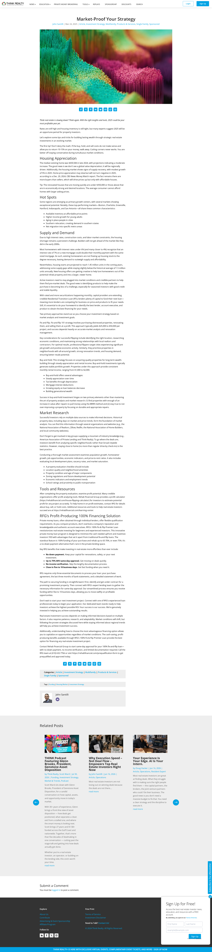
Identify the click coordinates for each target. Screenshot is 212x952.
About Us (44, 914)
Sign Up (203, 3)
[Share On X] (86, 109)
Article (82, 24)
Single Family (142, 24)
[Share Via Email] (105, 109)
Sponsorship (111, 4)
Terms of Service (93, 914)
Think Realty (53, 774)
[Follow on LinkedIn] (42, 935)
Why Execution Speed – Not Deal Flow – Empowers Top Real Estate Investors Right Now (105, 764)
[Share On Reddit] (100, 109)
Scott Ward (65, 774)
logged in (56, 890)
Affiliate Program (47, 924)
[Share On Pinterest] (91, 109)
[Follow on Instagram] (56, 935)
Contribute (45, 917)
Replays (96, 4)
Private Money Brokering (66, 4)
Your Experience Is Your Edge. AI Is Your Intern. (148, 761)
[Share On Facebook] (81, 109)
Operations (101, 777)
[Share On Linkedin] (95, 109)
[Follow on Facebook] (47, 935)
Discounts (126, 4)
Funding (52, 684)
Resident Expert (158, 771)
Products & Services (126, 24)
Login (188, 3)
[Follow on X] (51, 935)
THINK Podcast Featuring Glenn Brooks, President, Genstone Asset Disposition (58, 764)
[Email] (57, 699)
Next (174, 802)
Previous (38, 802)
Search (139, 4)
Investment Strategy (95, 24)
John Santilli (58, 24)
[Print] (115, 109)
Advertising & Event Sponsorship (55, 921)
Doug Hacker (142, 768)
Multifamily (111, 24)
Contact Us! (103, 923)
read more (49, 865)
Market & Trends (52, 780)
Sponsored (154, 24)
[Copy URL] (110, 109)
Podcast (65, 780)
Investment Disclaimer (95, 917)
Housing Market (62, 684)
